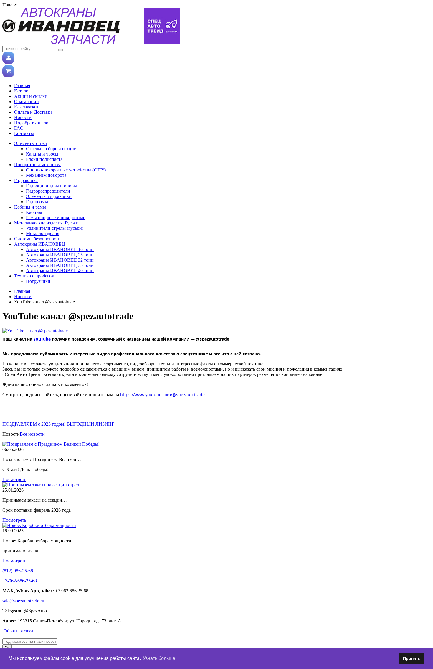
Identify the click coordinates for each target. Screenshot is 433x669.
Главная (22, 85)
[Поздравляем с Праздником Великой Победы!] (51, 444)
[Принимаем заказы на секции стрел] (40, 484)
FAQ (19, 128)
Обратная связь (18, 630)
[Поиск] (60, 50)
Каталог (22, 90)
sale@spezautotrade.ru (23, 600)
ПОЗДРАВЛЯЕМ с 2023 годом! (33, 424)
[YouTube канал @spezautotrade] (35, 330)
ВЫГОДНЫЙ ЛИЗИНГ (90, 424)
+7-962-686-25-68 (19, 580)
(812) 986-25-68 (17, 570)
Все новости (32, 434)
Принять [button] (412, 658)
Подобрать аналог (32, 122)
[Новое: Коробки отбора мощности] (39, 525)
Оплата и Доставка (33, 112)
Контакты (24, 133)
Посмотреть (14, 479)
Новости (23, 117)
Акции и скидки (30, 96)
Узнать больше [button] (159, 658)
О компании (26, 101)
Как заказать (26, 106)
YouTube (42, 339)
